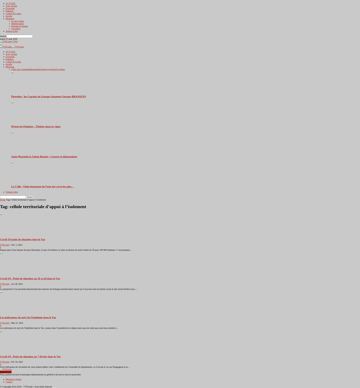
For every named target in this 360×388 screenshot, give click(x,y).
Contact (9, 382)
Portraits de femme (19, 26)
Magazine (10, 18)
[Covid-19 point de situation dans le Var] (23, 234)
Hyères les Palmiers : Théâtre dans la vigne (35, 126)
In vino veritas (17, 21)
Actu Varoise (11, 6)
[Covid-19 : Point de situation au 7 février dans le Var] (23, 351)
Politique (10, 11)
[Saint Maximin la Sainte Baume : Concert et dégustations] (26, 151)
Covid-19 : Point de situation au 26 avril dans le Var (30, 278)
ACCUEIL (11, 3)
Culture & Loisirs (13, 13)
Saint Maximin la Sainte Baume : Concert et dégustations (44, 156)
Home (2, 200)
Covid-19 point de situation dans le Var (22, 239)
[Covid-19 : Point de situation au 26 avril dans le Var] (23, 273)
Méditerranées (17, 24)
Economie (10, 8)
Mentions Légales (13, 379)
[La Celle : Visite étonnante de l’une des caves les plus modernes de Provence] (26, 181)
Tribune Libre (12, 31)
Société (9, 16)
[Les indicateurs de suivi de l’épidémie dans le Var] (23, 312)
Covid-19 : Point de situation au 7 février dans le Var (30, 356)
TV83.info (4, 245)
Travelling (15, 29)
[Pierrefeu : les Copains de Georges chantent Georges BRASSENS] (26, 91)
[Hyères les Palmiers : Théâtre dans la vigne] (26, 121)
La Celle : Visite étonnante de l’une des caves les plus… (42, 186)
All (12, 69)
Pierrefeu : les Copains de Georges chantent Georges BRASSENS (48, 96)
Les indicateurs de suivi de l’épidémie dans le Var (28, 317)
